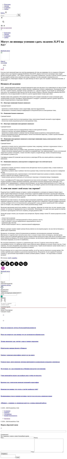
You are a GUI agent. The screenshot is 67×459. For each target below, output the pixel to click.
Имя (2, 437)
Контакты (7, 418)
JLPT (9, 258)
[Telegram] (12, 264)
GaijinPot (14, 258)
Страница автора (6, 285)
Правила (6, 412)
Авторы (6, 6)
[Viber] (21, 264)
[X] (16, 264)
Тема (32, 452)
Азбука (6, 9)
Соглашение (8, 414)
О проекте (7, 7)
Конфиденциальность (10, 415)
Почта (36, 437)
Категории (7, 4)
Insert (17, 457)
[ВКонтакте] (3, 264)
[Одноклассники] (7, 264)
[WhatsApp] (25, 264)
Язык (2, 69)
